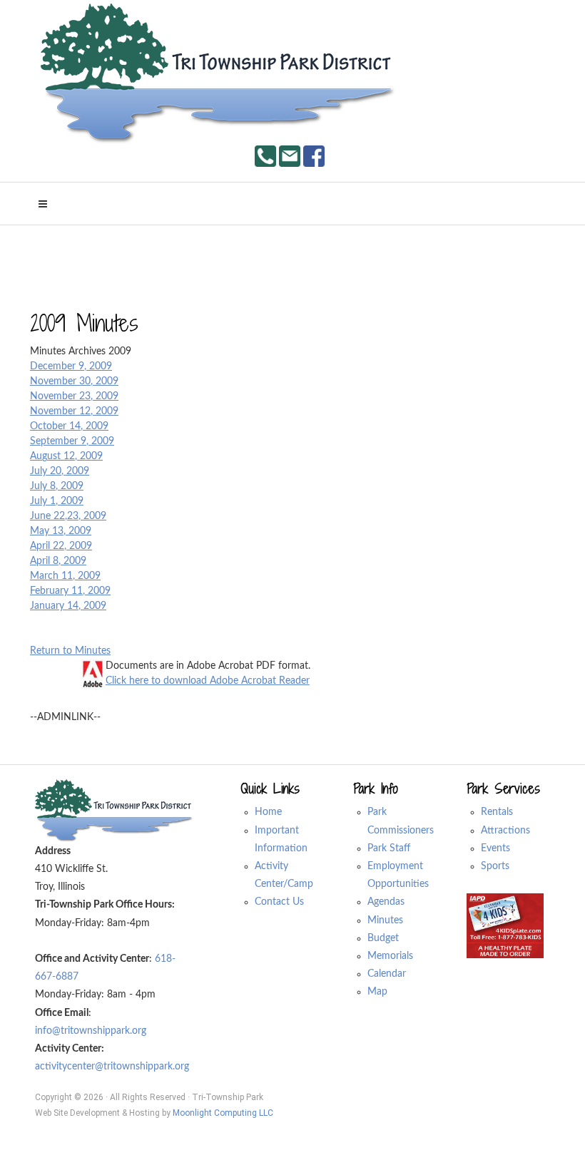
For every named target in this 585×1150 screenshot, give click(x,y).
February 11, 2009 (70, 591)
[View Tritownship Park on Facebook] (314, 156)
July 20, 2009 (59, 471)
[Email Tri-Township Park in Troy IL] (289, 156)
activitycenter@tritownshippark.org (112, 1067)
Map (377, 992)
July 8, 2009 (56, 486)
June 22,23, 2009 (68, 516)
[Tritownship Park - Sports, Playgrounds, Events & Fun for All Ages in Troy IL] (219, 74)
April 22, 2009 (61, 546)
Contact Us (279, 902)
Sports (495, 866)
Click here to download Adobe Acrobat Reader (208, 681)
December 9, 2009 (71, 366)
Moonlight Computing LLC (223, 1113)
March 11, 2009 (65, 576)
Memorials (390, 956)
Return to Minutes (70, 651)
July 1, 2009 (56, 501)
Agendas (386, 902)
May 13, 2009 (60, 531)
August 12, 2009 (66, 456)
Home (268, 812)
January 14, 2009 (68, 606)
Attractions (505, 831)
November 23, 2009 (74, 396)
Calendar (386, 974)
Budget (383, 938)
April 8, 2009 (58, 561)
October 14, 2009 (69, 426)
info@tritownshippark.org (90, 1031)
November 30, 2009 (74, 381)
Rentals (497, 812)
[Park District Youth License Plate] (505, 925)
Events (495, 848)
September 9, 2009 (72, 441)
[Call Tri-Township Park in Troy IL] (265, 156)
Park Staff (388, 848)
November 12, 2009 (74, 411)
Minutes (385, 920)
